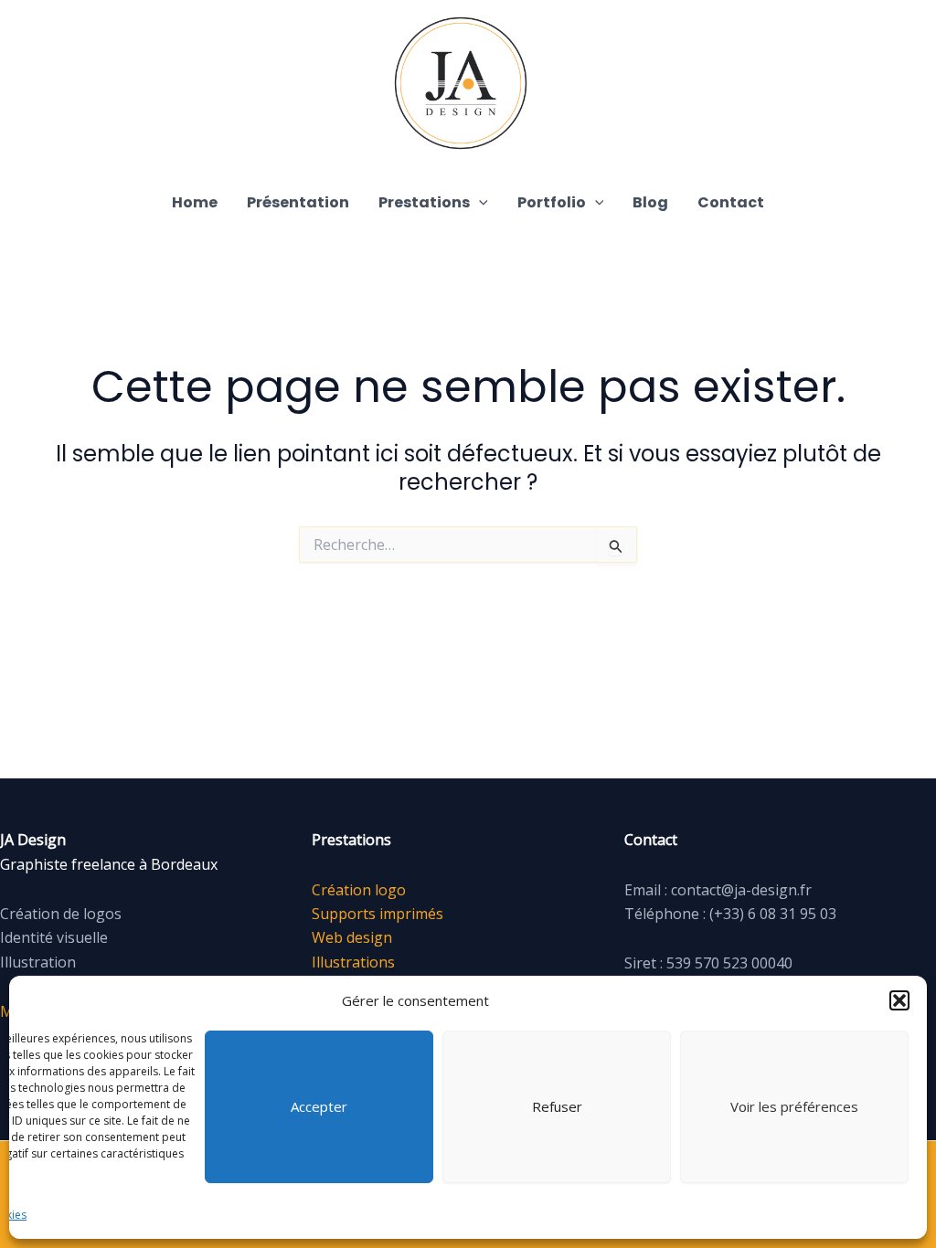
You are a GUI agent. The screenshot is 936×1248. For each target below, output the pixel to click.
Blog (650, 202)
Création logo (359, 890)
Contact (730, 202)
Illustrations (353, 962)
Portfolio (551, 202)
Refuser (557, 1106)
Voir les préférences (794, 1106)
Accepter (319, 1106)
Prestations (424, 202)
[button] (899, 1000)
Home (195, 202)
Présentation (298, 202)
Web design (352, 937)
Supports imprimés (377, 914)
